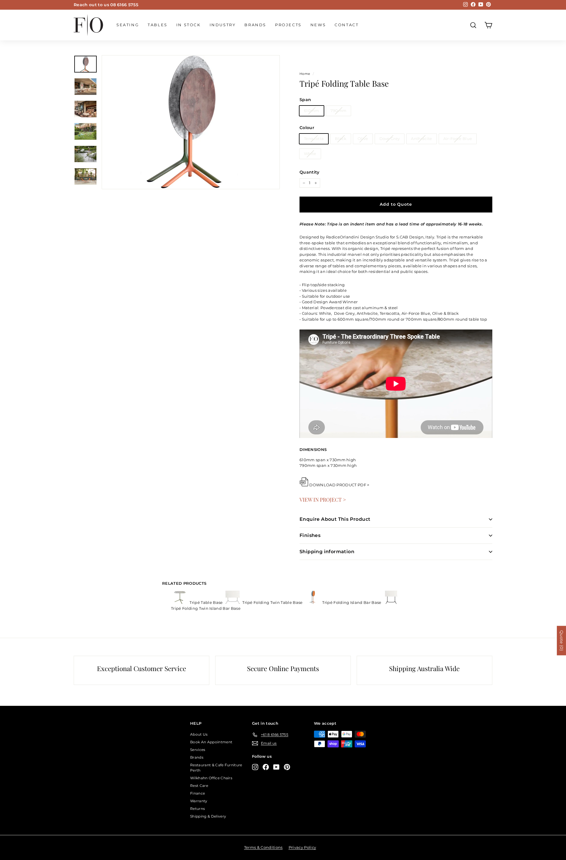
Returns (197, 808)
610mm (311, 110)
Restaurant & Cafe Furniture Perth (216, 767)
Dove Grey (389, 138)
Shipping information (327, 551)
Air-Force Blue (457, 138)
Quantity (310, 172)
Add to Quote (396, 204)
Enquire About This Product (335, 519)
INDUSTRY (223, 24)
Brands (255, 24)
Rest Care (199, 785)
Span (305, 99)
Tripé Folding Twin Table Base (272, 602)
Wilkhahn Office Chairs (211, 778)
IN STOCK (188, 24)
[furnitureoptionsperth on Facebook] (266, 767)
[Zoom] (190, 122)
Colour (307, 127)
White (310, 153)
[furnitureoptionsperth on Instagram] (255, 767)
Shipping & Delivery (208, 816)
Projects (288, 24)
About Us (199, 734)
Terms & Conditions (263, 847)
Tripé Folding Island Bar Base (351, 602)
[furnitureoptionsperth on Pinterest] (287, 767)
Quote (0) (561, 640)
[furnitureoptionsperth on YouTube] (276, 767)
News (318, 24)
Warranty (199, 801)
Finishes (310, 535)
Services (197, 749)
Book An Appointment (211, 742)
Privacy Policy (302, 847)
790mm (338, 110)
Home (305, 74)
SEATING (127, 24)
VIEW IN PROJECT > (323, 499)
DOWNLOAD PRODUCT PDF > (339, 484)
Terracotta (314, 138)
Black (340, 138)
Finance (197, 793)
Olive (363, 138)
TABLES (157, 24)
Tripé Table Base (206, 602)
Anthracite (421, 138)
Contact (346, 24)
